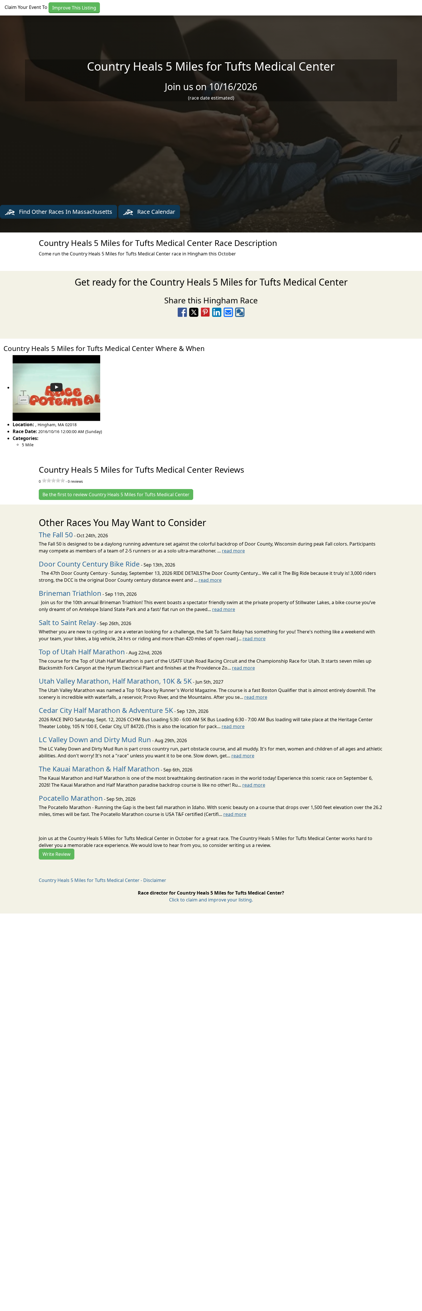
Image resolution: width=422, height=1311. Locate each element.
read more (233, 551)
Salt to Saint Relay (67, 622)
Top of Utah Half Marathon (82, 651)
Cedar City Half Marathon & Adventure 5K (106, 710)
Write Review (56, 854)
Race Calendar (155, 212)
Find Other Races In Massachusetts (65, 212)
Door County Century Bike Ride (89, 564)
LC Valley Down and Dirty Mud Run (95, 739)
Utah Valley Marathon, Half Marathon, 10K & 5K (115, 681)
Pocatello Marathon (71, 798)
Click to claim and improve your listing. (211, 900)
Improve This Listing (74, 8)
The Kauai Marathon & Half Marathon (99, 768)
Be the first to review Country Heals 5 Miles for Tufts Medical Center (115, 494)
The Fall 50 (56, 534)
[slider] (53, 480)
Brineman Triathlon (70, 593)
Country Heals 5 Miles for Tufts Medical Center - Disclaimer (102, 880)
